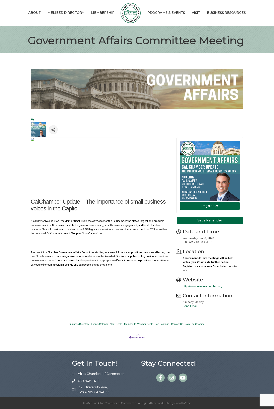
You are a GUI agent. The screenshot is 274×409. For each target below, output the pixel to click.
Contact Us (177, 324)
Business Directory (79, 324)
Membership (103, 13)
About (34, 13)
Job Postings (162, 324)
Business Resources (226, 13)
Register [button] (207, 206)
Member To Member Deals (138, 324)
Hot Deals (116, 324)
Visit (196, 13)
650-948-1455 (88, 381)
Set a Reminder (209, 220)
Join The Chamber (195, 324)
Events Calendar (100, 324)
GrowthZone (182, 403)
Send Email (190, 306)
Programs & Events (166, 13)
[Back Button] (32, 119)
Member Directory (66, 13)
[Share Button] (53, 129)
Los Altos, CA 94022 (93, 389)
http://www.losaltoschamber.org (202, 286)
